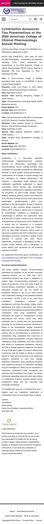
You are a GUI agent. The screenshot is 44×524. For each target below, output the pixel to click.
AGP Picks (5, 3)
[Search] (30, 19)
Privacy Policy (28, 520)
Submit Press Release (13, 516)
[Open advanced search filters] (35, 19)
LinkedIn (38, 258)
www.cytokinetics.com (10, 258)
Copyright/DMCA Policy (11, 520)
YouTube (17, 261)
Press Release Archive (25, 511)
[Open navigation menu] (4, 19)
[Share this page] (40, 19)
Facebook (6, 261)
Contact (39, 520)
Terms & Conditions (31, 516)
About (12, 511)
